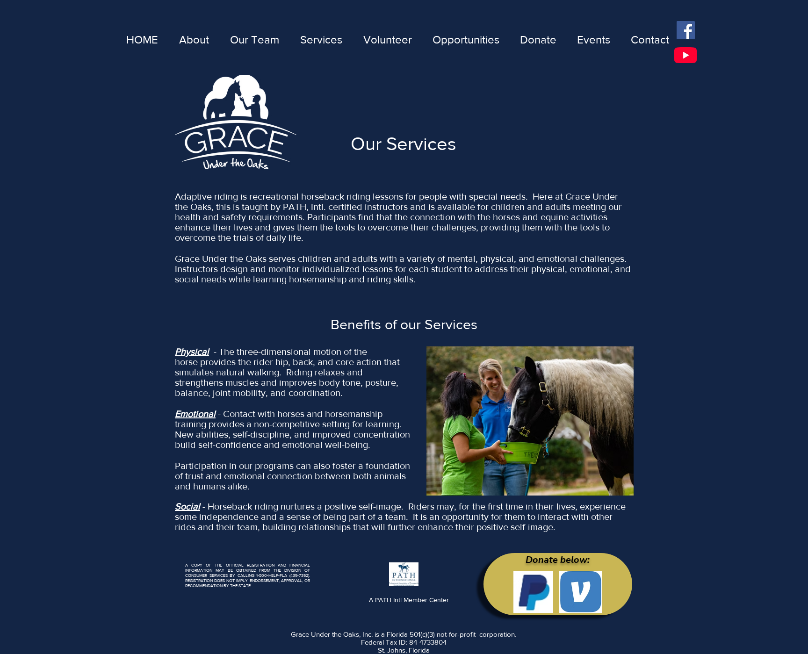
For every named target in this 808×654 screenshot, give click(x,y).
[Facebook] (686, 30)
